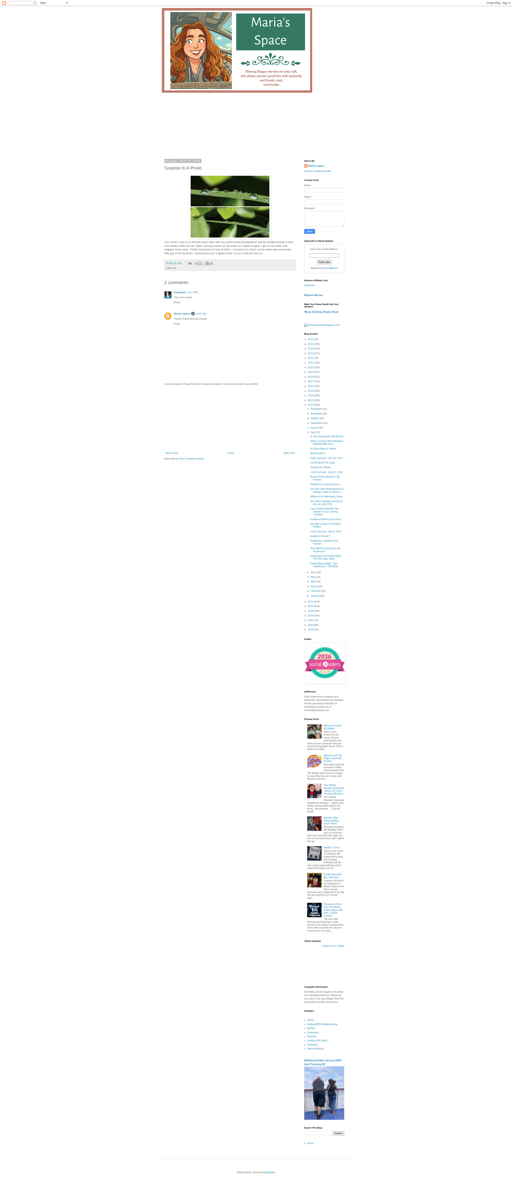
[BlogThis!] (200, 263)
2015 (311, 390)
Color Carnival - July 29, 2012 (326, 458)
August (315, 427)
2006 (311, 625)
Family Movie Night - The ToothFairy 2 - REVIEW (324, 565)
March (314, 586)
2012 (311, 404)
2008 (311, 615)
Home (230, 453)
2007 (311, 620)
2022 (311, 358)
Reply (177, 302)
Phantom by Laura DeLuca (324, 484)
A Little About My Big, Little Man (332, 876)
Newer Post (171, 453)
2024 (311, 348)
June (314, 572)
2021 (311, 362)
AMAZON (309, 285)
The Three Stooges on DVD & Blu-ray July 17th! (326, 503)
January (315, 595)
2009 (311, 611)
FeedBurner (331, 268)
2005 (311, 629)
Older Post (289, 453)
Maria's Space (182, 313)
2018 (311, 376)
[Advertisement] (256, 123)
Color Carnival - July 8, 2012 (325, 531)
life (174, 268)
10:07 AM (201, 313)
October (315, 418)
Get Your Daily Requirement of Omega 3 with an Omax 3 (326, 490)
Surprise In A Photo (320, 467)
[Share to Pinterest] (211, 263)
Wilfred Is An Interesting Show (326, 496)
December (317, 408)
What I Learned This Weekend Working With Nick (326, 442)
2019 (311, 372)
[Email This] (196, 263)
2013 (311, 400)
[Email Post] (189, 263)
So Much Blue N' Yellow (323, 448)
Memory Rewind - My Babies (333, 727)
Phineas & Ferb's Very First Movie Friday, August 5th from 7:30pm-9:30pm (333, 910)
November (317, 413)
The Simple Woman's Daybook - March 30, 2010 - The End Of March (334, 789)
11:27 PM (192, 292)
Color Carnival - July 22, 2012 (326, 472)
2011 (311, 601)
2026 (311, 339)
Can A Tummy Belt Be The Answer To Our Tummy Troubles (324, 511)
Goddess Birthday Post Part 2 (326, 519)
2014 (311, 395)
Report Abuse (313, 295)
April (313, 581)
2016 (311, 386)
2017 (311, 381)
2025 (311, 344)
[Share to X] (204, 263)
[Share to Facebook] (207, 263)
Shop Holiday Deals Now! (321, 311)
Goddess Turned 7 (320, 536)
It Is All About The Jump (322, 462)
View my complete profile (317, 171)
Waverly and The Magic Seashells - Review (333, 758)
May (313, 577)
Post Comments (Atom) (191, 458)
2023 (311, 353)
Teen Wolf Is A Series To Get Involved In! (325, 550)
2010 (311, 606)
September (317, 423)
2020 (311, 367)
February (316, 591)
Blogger (270, 1172)
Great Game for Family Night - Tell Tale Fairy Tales (326, 557)
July (313, 432)
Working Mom (317, 453)
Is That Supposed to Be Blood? (327, 436)
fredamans (180, 292)
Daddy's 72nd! (331, 847)
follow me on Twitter (333, 946)
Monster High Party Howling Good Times (331, 820)
